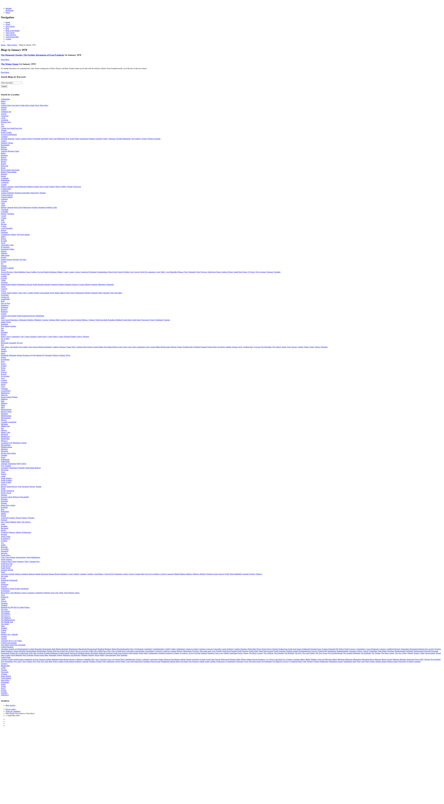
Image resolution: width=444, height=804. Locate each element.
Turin (289, 347)
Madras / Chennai (88, 320)
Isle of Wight (117, 651)
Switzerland (5, 591)
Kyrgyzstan (5, 376)
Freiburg (61, 284)
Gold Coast (52, 139)
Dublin (73, 337)
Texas (246, 661)
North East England (229, 651)
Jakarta (6, 326)
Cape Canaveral (100, 659)
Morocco (4, 441)
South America (6, 559)
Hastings (421, 649)
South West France (240, 272)
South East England (120, 653)
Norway (4, 484)
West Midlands (16, 655)
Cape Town (5, 557)
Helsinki (4, 268)
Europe (3, 257)
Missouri (378, 659)
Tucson (285, 661)
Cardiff (167, 649)
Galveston (195, 659)
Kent (3, 362)
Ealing (281, 649)
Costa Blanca (98, 574)
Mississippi (357, 659)
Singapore (4, 551)
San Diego (184, 661)
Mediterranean (6, 416)
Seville (226, 574)
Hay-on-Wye (430, 649)
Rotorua (38, 468)
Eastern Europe (6, 259)
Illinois (243, 659)
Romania (4, 526)
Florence (90, 347)
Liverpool (158, 651)
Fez (11, 443)
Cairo (11, 245)
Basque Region (54, 574)
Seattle (201, 661)
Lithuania (4, 389)
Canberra (23, 139)
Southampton (153, 653)
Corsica (77, 272)
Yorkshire (123, 655)
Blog (7, 29)
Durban (12, 557)
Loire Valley (160, 272)
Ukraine (4, 639)
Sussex (245, 653)
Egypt (3, 243)
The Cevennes (260, 272)
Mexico (3, 420)
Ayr (2, 543)
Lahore (9, 497)
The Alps (22, 259)
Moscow (12, 532)
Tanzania (4, 603)
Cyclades (30, 293)
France (3, 270)
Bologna (4, 159)
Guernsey (4, 199)
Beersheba (5, 343)
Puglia (209, 347)
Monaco (181, 272)
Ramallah (4, 501)
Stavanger (25, 487)
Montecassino (165, 347)
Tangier (24, 443)
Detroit (182, 659)
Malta (3, 405)
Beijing (3, 207)
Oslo (19, 487)
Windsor (91, 655)
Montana (396, 659)
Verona (317, 347)
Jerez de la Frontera (152, 574)
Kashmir (78, 320)
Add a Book (10, 33)
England (314, 649)
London (173, 651)
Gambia (4, 276)
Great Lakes (210, 659)
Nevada (427, 659)
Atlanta (48, 659)
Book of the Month (13, 31)
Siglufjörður (39, 316)
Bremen (41, 284)
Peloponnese (80, 293)
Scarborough (23, 653)
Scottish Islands (63, 653)
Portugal (4, 520)
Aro (2, 124)
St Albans (175, 653)
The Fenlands (279, 653)
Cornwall (209, 649)
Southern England (165, 653)
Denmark (4, 232)
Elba (85, 347)
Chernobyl (5, 532)
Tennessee (239, 661)
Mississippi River (368, 659)
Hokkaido (12, 355)
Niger (3, 472)
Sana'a (3, 689)
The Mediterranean (8, 620)
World (3, 684)
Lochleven (166, 651)
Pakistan (4, 495)
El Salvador (5, 247)
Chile (3, 203)
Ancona (35, 347)
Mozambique (6, 445)
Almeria (18, 574)
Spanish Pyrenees (248, 574)
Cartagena (10, 214)
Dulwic (3, 239)
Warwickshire (430, 653)
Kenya (3, 364)
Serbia (3, 545)
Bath (53, 649)
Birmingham (73, 649)
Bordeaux (53, 272)
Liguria (152, 347)
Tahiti (3, 599)
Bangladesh (5, 145)
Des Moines (175, 659)
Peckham (391, 651)
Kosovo (4, 372)
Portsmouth (5, 653)
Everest (3, 262)
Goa (68, 320)
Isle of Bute (61, 651)
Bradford (101, 649)
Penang (14, 397)
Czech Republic (7, 228)
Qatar (3, 524)
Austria (3, 141)
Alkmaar (4, 464)
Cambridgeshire (158, 649)
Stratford (204, 653)
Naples (179, 347)
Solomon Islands (7, 570)
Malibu (308, 659)
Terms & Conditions (13, 711)
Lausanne (30, 593)
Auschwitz (5, 518)
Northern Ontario (32, 187)
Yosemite (417, 661)
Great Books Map (12, 37)
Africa (3, 103)
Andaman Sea (6, 112)
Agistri (9, 293)
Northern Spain (212, 574)
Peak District (382, 651)
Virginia (316, 661)
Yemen (3, 686)
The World (5, 624)
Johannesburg (21, 557)
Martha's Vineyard (317, 659)
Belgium (4, 149)
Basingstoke (47, 649)
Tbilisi (3, 280)
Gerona (131, 574)
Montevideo (5, 439)
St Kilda (197, 653)
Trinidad (42, 193)
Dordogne (93, 272)
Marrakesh (17, 443)
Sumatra (13, 326)
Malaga (183, 574)
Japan (3, 353)
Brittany (60, 272)
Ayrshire (31, 649)
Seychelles (5, 549)
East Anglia (288, 649)
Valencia (259, 574)
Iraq (2, 330)
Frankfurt (54, 284)
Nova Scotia (44, 187)
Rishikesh (119, 320)
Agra (3, 320)
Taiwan (3, 601)
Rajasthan (111, 320)
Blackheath (83, 649)
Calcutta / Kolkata (48, 320)
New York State (46, 661)
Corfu (20, 293)
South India (127, 320)
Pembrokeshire (400, 651)
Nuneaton (352, 651)
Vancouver (77, 187)
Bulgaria (4, 174)
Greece (3, 291)
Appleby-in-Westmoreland (18, 649)
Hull (54, 651)
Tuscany (294, 347)
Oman (3, 489)
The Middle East (7, 622)
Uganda (4, 636)
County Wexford (64, 337)
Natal (28, 557)
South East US (6, 566)
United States (6, 657)
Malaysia (4, 395)
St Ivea (191, 653)
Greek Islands (44, 293)
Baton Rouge (64, 659)
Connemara (15, 337)
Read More (5, 60)
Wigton (59, 655)
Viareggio (324, 347)
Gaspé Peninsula (20, 187)
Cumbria (237, 649)
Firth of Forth (344, 649)
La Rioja (163, 574)
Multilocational (6, 447)
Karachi (4, 497)
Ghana (3, 287)
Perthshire (409, 651)
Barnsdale (38, 649)
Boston (72, 659)
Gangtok (63, 320)
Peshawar (16, 497)
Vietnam (4, 674)
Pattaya (27, 607)
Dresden (47, 284)
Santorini (94, 293)
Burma (3, 176)
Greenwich (5, 297)
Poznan (18, 518)
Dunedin (21, 468)
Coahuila (4, 422)
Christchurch (13, 468)
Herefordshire (31, 651)
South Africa (34, 105)
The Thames (376, 653)
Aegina (3, 293)
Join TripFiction (84, 782)
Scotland (4, 541)
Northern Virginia (95, 661)
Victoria (144, 139)
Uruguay (4, 664)
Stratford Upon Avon (215, 653)
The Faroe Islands (23, 234)
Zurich (77, 593)
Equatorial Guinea (7, 249)
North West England (266, 651)
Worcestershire (110, 655)
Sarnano (235, 347)
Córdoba (90, 574)
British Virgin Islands (8, 172)
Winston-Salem (392, 661)
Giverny (137, 272)
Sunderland (233, 653)
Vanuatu (4, 670)
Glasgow (4, 289)
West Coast (361, 661)
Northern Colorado (81, 661)
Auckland (4, 468)
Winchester (5, 682)
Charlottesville (129, 659)
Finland (3, 266)
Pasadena (146, 661)
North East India (101, 320)
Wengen (71, 593)
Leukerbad (39, 593)
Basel (3, 593)
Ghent (16, 151)
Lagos (3, 476)
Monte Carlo (5, 432)
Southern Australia (95, 139)
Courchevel (84, 272)
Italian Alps (103, 347)
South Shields (133, 653)
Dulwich (275, 649)
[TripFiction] (12, 4)
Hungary (4, 309)
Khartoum (4, 584)
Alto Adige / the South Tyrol (11, 347)
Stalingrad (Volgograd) (9, 580)
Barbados (10, 193)
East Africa (16, 105)
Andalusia (24, 574)
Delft (18, 464)
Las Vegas (269, 659)
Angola (3, 114)
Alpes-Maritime (19, 272)
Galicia (125, 574)
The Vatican (276, 347)
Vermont (310, 661)
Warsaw (25, 518)
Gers (131, 272)
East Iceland (12, 316)
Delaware (167, 659)
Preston (12, 653)
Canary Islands (73, 574)
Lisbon (7, 522)
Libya (3, 387)
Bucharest (4, 528)
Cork (22, 337)
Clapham (202, 649)
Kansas (255, 659)
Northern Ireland (292, 651)
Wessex (438, 653)
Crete (24, 293)
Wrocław (31, 518)
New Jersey (17, 661)
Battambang (5, 180)
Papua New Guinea (8, 505)
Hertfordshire (41, 651)
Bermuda (4, 155)
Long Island (278, 659)
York (118, 655)
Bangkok (4, 607)
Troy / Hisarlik (12, 634)
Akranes (4, 316)
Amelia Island (18, 659)
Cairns (17, 139)
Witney (102, 655)
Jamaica (4, 351)
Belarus (3, 147)
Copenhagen (5, 234)
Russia (3, 530)
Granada (137, 574)
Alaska (10, 659)
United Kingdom (7, 647)
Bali (2, 326)
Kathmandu (5, 459)
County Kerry (42, 337)
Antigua (4, 193)
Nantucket (410, 659)
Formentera (118, 574)
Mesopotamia (6, 418)
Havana (4, 224)
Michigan (4, 424)
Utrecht (23, 464)
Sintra (19, 522)
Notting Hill (322, 651)
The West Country (388, 653)
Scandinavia (5, 539)
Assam (7, 320)
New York (36, 661)
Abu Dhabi (5, 645)
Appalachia (28, 659)
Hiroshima (5, 355)
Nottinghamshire (342, 651)
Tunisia (3, 630)
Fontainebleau (102, 272)
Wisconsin (402, 661)
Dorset (264, 649)
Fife (337, 649)
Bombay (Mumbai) (34, 320)
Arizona (35, 659)
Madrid (177, 574)
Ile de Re (143, 272)
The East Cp (5, 616)
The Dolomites (266, 347)
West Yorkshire (28, 655)
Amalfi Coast (27, 347)
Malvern (180, 651)
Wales (422, 653)
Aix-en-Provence (7, 272)
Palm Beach (138, 661)
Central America (7, 195)
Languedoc (151, 272)
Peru (2, 509)
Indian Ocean (6, 322)
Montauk (403, 659)
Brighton (108, 649)
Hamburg (68, 284)
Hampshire (405, 649)
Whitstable (53, 655)
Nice (186, 272)
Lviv (15, 641)
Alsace (28, 272)
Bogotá (3, 214)
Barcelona (44, 574)
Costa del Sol (109, 574)
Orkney (359, 651)
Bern (7, 593)
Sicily (240, 347)
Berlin (35, 284)
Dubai (3, 237)
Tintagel (410, 653)
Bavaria (29, 284)
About (8, 24)
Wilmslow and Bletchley (72, 655)
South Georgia (6, 132)
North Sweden (15, 589)
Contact (8, 39)
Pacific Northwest (7, 491)
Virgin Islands (6, 678)
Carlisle (173, 649)
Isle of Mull (98, 651)
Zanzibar (4, 693)
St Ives (3, 578)
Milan (158, 347)
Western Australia (154, 139)
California (78, 659)
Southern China (51, 207)
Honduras (4, 307)
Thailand (4, 605)
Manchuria (27, 207)
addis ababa (5, 255)
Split (2, 220)
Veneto (306, 347)
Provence (203, 272)
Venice (311, 347)
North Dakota (69, 661)
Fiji (2, 264)
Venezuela (4, 672)
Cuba (3, 222)
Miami (334, 659)
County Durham (227, 649)
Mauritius (4, 414)
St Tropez (251, 272)
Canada (3, 184)
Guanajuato (12, 422)
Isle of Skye (107, 651)
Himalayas (5, 305)
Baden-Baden (6, 284)
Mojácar (203, 574)
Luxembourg (5, 391)
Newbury (195, 651)
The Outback (136, 139)
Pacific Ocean (6, 493)
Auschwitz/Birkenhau (9, 135)
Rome (215, 347)
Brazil (3, 168)
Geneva (24, 593)
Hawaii (217, 659)
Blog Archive (12, 45)
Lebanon (4, 382)
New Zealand (6, 466)
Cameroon (5, 182)
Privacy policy (11, 709)
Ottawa (57, 187)
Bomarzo (48, 347)
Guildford (390, 649)
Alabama (4, 659)
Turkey (3, 632)
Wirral (97, 655)
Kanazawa (27, 355)
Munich (88, 284)
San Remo (221, 347)
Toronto (70, 187)
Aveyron (40, 272)
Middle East (5, 426)
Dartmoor (243, 649)
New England (435, 659)
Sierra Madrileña (236, 574)
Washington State (349, 661)
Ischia (96, 347)
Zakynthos (118, 293)
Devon (258, 649)
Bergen (3, 487)
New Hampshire (7, 661)
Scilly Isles (33, 653)
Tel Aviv (20, 343)
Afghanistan (5, 99)
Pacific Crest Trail (127, 661)
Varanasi (167, 320)
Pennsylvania (155, 661)
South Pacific (6, 568)
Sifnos (100, 293)
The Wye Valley (401, 653)
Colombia (4, 212)
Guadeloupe (5, 299)
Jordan (3, 357)
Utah (304, 661)
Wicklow (86, 337)
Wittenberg (102, 284)
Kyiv (11, 641)
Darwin (30, 139)
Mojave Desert (387, 659)
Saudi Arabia (5, 537)
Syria (3, 595)
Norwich (314, 651)
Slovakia (16, 259)
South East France (214, 272)
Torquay (417, 653)
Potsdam (94, 284)
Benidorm (64, 574)
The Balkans (5, 614)
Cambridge (148, 649)
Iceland (3, 314)
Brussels (11, 151)
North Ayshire (6, 482)
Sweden (4, 586)
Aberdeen (4, 649)
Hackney (397, 649)
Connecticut (153, 659)
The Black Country (256, 653)
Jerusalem (12, 343)
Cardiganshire (6, 189)
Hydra (52, 293)
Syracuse (257, 347)
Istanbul (4, 634)
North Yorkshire (280, 651)
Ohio (104, 661)
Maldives (4, 399)
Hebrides (22, 651)
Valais (61, 593)
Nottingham (331, 651)
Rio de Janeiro (6, 170)
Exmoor (325, 649)
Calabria (55, 347)
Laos (3, 378)
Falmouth (331, 649)
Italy (2, 345)
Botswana (4, 166)
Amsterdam (12, 464)
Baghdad (4, 332)
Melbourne (61, 139)
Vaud (66, 593)
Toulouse (269, 272)
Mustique (4, 449)
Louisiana (296, 659)
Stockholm (25, 589)
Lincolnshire (149, 651)
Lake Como (122, 347)
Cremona (79, 347)
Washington (324, 661)
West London (6, 655)
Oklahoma (110, 661)
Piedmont (197, 347)
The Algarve (26, 522)
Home (8, 22)
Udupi (152, 320)
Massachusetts (6, 409)
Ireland (3, 334)
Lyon (167, 272)
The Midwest (277, 661)
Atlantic (4, 130)
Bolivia (3, 157)
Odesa (19, 641)
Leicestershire (139, 651)
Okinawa (55, 355)
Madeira (13, 522)
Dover (269, 649)
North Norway (12, 487)
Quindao (34, 207)
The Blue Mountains (123, 139)
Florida (188, 659)
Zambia (3, 691)
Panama (4, 503)
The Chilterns (268, 653)
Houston (233, 659)
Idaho (238, 659)
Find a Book (10, 26)
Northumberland (305, 651)
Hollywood (225, 659)
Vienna (10, 143)
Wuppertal (110, 284)
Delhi (58, 320)
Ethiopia (4, 253)
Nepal (3, 457)
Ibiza (143, 574)
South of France (227, 272)
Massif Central (6, 412)
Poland (3, 516)
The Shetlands (366, 653)
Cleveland (4, 209)
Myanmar (4, 451)
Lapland (11, 268)
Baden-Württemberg (18, 284)
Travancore (145, 320)
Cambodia (4, 178)
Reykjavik (31, 316)
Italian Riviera (112, 347)
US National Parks (295, 661)
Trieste (283, 347)
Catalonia (82, 574)
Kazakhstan (5, 359)
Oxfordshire (372, 651)
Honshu (20, 355)
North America (6, 478)
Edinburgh (306, 649)
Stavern (32, 487)
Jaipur (72, 320)
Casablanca (5, 443)
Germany (4, 282)
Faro (2, 522)
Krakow (12, 518)
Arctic (3, 118)
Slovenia (4, 553)
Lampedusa (140, 347)
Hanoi (3, 676)
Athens (14, 293)
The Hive (298, 653)
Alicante (11, 574)
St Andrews (184, 653)
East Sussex (297, 649)
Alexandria (5, 245)
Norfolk (219, 651)
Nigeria (3, 474)
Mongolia (4, 434)
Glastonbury (360, 649)
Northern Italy (188, 347)
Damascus (4, 597)
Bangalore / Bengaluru (18, 320)
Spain (3, 572)
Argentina (4, 120)
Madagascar (5, 393)
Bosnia (3, 164)
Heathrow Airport (12, 651)
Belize (3, 153)
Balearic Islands (34, 574)
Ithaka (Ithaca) (60, 293)
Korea (3, 368)
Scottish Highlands (51, 653)
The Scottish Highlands (351, 653)
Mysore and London (8, 453)
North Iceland (22, 316)
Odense (13, 234)
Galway (79, 337)
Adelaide (4, 139)
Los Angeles (287, 659)
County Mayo (52, 337)
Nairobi (3, 366)
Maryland (328, 659)
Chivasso (62, 347)
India (3, 318)
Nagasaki (48, 355)
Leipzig (82, 284)
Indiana (249, 659)
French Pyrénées (123, 272)
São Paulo (15, 170)
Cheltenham (180, 649)
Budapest (4, 312)
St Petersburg (26, 532)
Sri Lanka (4, 576)
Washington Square (336, 661)
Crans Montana (15, 593)
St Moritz (46, 593)
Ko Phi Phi (12, 607)
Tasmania (111, 139)
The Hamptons (266, 661)
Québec (63, 187)
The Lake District (308, 653)
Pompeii (204, 347)
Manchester (187, 651)
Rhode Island (175, 661)
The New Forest (321, 653)
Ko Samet (20, 607)
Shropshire (94, 653)
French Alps (112, 272)
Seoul (3, 370)
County (3, 216)
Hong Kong (18, 207)
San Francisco (194, 661)
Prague (3, 230)
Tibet (3, 626)
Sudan (3, 582)
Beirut (3, 384)
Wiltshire (84, 655)
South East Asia (16, 128)
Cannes (71, 272)
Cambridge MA (88, 659)
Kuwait (3, 374)
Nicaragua (4, 470)
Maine (302, 659)
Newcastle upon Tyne (208, 651)
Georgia (4, 278)
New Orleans (27, 661)
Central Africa (6, 105)
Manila (3, 514)
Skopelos (106, 293)
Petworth (427, 651)
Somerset (109, 653)
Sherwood (73, 653)
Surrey (240, 653)
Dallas (161, 659)
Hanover (75, 284)
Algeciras (4, 574)
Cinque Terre (71, 347)
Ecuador (4, 241)
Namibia (4, 455)
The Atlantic (5, 611)
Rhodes (88, 293)
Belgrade (4, 547)
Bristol (114, 649)
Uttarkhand (159, 320)
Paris (198, 272)
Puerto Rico (34, 193)
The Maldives (6, 618)
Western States (381, 661)
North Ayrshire (6, 480)
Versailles (277, 272)
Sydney (105, 139)
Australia (4, 137)
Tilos (112, 293)
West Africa (44, 105)
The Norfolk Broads (335, 653)
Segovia (221, 574)
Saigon (8, 676)
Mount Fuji (40, 355)
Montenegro (5, 437)
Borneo (3, 162)
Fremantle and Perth (40, 139)
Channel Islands (7, 197)
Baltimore (55, 659)
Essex (319, 649)
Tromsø (38, 487)
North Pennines (242, 651)
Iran (2, 328)
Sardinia (228, 347)
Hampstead (414, 649)
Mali (2, 401)
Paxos (72, 293)
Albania (4, 107)
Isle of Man (5, 339)
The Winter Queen (9, 64)
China (3, 205)
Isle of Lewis (80, 651)
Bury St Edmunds (136, 649)
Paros (68, 293)
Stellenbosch (35, 557)
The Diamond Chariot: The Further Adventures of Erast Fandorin (32, 55)
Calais (66, 272)
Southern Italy (248, 347)
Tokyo (68, 355)
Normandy (192, 272)
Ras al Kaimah (20, 645)
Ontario (52, 187)
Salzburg (4, 143)
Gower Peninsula (372, 649)
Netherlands (5, 462)
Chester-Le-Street (191, 649)
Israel (3, 341)
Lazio (147, 347)
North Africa (24, 105)
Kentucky (261, 659)
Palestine (4, 499)
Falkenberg (5, 589)
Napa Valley (419, 659)
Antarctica (4, 116)
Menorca (196, 574)
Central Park (119, 659)
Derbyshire (252, 649)
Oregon (117, 661)
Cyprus (3, 226)
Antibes (34, 272)
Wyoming (409, 661)
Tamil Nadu (136, 320)
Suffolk (226, 653)
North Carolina (58, 661)
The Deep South (255, 661)
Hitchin (49, 651)
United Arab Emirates (9, 643)
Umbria (300, 347)
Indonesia (4, 324)
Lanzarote (170, 574)
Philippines (5, 512)
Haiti (3, 301)
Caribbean (4, 191)
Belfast (58, 649)
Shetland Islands (84, 653)
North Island (29, 468)
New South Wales (72, 139)
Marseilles (173, 272)
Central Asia (5, 128)
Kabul (3, 101)
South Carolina (210, 661)
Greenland (5, 295)
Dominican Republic (22, 193)
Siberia (18, 532)
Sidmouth (102, 653)
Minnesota (349, 659)
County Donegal (30, 337)
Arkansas (42, 659)
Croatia (3, 218)
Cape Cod (110, 659)
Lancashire (130, 651)
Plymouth (434, 651)
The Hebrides (289, 653)
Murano (174, 347)
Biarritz (46, 272)
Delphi (36, 293)
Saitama (62, 355)
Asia (2, 126)
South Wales (143, 653)
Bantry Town (6, 337)
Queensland (83, 139)
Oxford (365, 651)
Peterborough (419, 651)
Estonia (3, 251)
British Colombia (7, 187)
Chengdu (10, 207)
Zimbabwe (5, 695)
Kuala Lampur (6, 397)
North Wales (253, 651)
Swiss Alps (54, 593)
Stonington (231, 661)
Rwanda (4, 534)
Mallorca (4, 403)
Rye (17, 653)
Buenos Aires (6, 122)
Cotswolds (217, 649)
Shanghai (41, 207)
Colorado (145, 659)
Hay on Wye (5, 303)
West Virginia (370, 661)
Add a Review (11, 35)
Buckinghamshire (123, 649)
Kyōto (33, 355)
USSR (3, 668)
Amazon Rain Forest (8, 561)
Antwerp (4, 151)
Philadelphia (165, 661)
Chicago (4, 201)
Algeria (3, 110)
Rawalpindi (24, 497)
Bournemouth (92, 649)
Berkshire (64, 649)
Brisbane (11, 139)
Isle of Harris (70, 651)
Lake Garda (131, 347)
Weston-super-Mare (41, 655)
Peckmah (4, 507)
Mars (3, 407)
